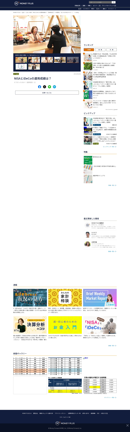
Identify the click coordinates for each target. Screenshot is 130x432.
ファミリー (111, 9)
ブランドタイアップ (109, 5)
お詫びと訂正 (104, 413)
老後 (92, 9)
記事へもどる (47, 93)
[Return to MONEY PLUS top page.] (23, 3)
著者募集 (93, 413)
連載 (84, 5)
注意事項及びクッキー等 (74, 413)
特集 (89, 5)
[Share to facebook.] (39, 86)
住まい (98, 9)
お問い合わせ (85, 413)
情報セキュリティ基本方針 (46, 413)
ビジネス (86, 9)
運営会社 (35, 413)
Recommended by (109, 109)
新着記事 (77, 5)
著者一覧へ (111, 251)
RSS (98, 413)
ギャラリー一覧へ (109, 397)
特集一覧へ (111, 185)
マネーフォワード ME (65, 417)
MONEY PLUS (16, 12)
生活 (79, 9)
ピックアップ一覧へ (109, 146)
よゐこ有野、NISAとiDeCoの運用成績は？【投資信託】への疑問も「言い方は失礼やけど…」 (50, 12)
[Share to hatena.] (54, 86)
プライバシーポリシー (60, 413)
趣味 (104, 9)
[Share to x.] (44, 86)
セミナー (96, 5)
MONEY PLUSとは (27, 413)
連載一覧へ (111, 345)
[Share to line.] (49, 86)
